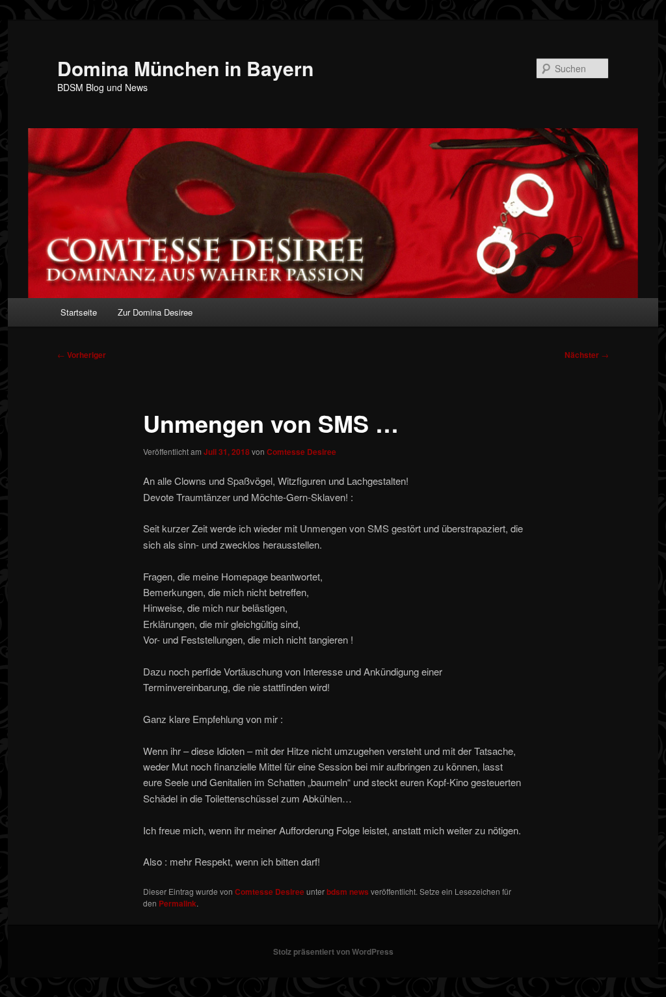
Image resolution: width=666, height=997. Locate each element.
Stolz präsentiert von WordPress (333, 951)
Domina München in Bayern (185, 68)
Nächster (587, 355)
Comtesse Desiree (301, 452)
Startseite (78, 312)
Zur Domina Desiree (155, 312)
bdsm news (347, 891)
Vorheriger (81, 355)
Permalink (177, 903)
